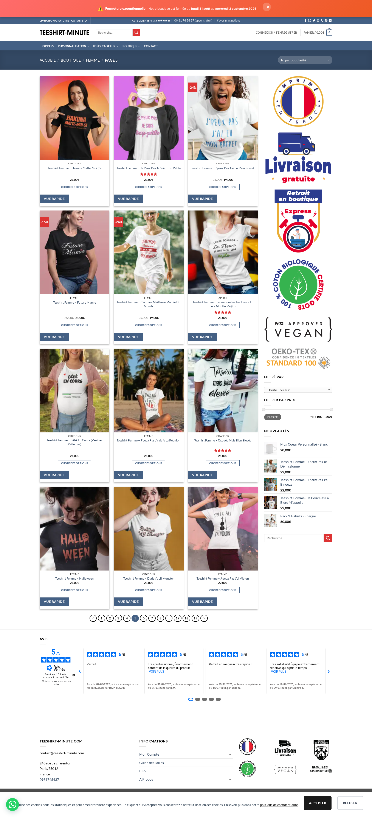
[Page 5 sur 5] (218, 699)
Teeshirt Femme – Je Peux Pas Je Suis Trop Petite (148, 168)
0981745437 (49, 779)
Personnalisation (72, 46)
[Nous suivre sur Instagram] (309, 20)
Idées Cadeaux (104, 46)
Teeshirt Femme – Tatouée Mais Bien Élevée (222, 440)
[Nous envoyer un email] (318, 20)
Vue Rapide (54, 199)
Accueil (48, 60)
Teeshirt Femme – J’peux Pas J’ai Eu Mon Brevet (222, 168)
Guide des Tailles (151, 763)
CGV (143, 771)
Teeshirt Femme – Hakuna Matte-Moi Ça (74, 168)
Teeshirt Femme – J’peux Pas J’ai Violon (223, 578)
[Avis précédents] (80, 671)
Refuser (350, 803)
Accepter (317, 803)
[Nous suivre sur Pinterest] (326, 20)
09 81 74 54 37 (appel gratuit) (193, 20)
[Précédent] (93, 618)
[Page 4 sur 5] (211, 699)
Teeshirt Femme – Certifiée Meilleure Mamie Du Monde (148, 304)
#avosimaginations (228, 20)
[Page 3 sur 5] (204, 699)
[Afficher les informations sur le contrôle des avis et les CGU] (73, 675)
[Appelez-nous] (322, 20)
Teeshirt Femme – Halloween (74, 578)
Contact (151, 46)
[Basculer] (230, 754)
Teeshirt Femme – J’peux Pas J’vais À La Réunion (148, 440)
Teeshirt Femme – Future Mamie (74, 302)
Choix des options (74, 187)
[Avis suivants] (329, 671)
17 (178, 618)
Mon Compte (149, 754)
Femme (93, 60)
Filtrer (272, 417)
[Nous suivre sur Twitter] (314, 20)
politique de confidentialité (279, 805)
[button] (276, 32)
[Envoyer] (136, 32)
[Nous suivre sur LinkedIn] (330, 20)
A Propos (146, 779)
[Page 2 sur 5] (197, 699)
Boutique (129, 46)
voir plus (156, 671)
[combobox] (298, 390)
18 (186, 618)
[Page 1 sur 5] (190, 699)
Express (48, 46)
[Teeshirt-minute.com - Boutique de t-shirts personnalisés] (64, 32)
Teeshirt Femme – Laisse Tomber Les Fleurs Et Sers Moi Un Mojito (223, 304)
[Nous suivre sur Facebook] (305, 20)
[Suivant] (204, 618)
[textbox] (297, 390)
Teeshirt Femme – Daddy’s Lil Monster (148, 578)
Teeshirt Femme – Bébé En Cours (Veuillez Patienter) (74, 442)
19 (195, 618)
